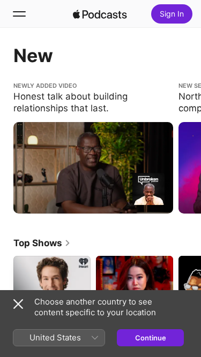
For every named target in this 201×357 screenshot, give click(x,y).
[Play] (148, 189)
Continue (150, 337)
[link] (42, 243)
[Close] (18, 304)
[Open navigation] (19, 14)
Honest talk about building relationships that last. (87, 90)
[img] (100, 14)
